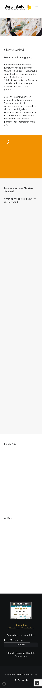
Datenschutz (21, 656)
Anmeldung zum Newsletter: (21, 635)
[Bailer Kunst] (17, 7)
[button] (36, 7)
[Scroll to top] (37, 683)
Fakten (9, 653)
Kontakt (31, 653)
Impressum (20, 653)
